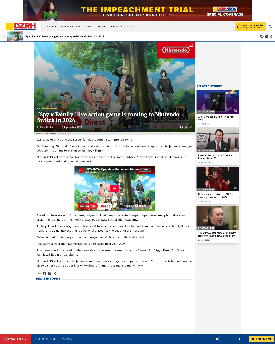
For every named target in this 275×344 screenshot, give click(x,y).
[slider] (239, 339)
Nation (51, 26)
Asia (129, 26)
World (89, 26)
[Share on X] (266, 36)
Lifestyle (116, 26)
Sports (102, 26)
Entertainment (70, 26)
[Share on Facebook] (262, 36)
